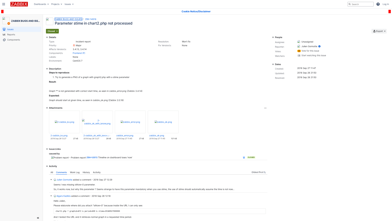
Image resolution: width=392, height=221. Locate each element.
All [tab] (52, 172)
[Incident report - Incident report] (74, 41)
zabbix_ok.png (156, 135)
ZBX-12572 (92, 157)
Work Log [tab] (75, 172)
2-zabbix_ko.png (59, 135)
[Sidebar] (38, 218)
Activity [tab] (97, 172)
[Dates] (273, 64)
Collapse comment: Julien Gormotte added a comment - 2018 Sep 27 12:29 (51, 179)
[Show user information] (319, 46)
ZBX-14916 (90, 19)
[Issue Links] (47, 149)
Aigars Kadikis (64, 196)
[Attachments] (47, 108)
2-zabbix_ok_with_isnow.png (97, 135)
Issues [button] (68, 4)
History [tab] (86, 172)
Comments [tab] (61, 172)
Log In (386, 4)
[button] (4, 4)
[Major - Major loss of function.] (74, 45)
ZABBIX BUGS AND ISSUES (68, 19)
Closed (251, 157)
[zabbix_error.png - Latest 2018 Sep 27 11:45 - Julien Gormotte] (130, 122)
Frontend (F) (79, 53)
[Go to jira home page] (19, 4)
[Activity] (47, 166)
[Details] (47, 37)
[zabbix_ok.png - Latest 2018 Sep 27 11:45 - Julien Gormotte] (163, 122)
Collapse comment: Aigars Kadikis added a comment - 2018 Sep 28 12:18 (51, 196)
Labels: (52, 57)
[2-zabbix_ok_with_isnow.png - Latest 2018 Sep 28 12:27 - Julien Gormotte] (97, 122)
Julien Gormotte (64, 179)
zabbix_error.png (124, 135)
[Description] (47, 69)
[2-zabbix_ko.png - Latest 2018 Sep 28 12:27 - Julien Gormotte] (64, 122)
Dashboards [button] (40, 4)
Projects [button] (55, 4)
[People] (273, 37)
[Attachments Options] (265, 108)
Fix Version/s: (164, 45)
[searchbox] (360, 4)
